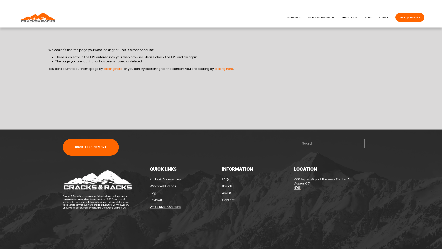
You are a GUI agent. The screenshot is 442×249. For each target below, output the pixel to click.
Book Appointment (410, 17)
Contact (383, 17)
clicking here (113, 69)
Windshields (293, 17)
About (368, 17)
